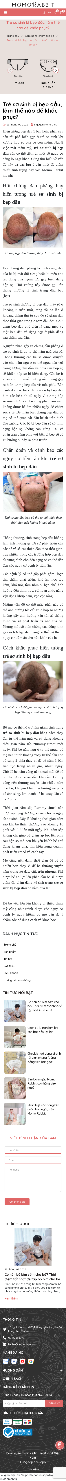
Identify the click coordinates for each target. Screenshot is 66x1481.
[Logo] (33, 4)
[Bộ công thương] (33, 1432)
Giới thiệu (9, 966)
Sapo (42, 1462)
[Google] (31, 1361)
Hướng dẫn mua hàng (17, 980)
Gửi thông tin (17, 1201)
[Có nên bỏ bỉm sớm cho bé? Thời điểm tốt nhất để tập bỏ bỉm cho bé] (15, 1010)
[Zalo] (6, 1361)
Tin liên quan (17, 1223)
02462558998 (16, 1337)
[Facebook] (14, 1361)
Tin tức (8, 958)
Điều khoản (11, 973)
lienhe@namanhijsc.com (22, 1344)
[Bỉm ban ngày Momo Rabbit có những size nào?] (15, 1088)
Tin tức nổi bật (18, 992)
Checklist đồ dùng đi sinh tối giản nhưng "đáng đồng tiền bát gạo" (44, 1058)
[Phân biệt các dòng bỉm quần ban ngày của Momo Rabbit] (15, 1114)
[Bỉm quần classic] (48, 72)
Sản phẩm (10, 951)
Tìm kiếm (33, 1469)
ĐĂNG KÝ (54, 1403)
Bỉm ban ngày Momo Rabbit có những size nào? (41, 1083)
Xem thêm (11, 1298)
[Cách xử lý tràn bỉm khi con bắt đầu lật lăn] (15, 1036)
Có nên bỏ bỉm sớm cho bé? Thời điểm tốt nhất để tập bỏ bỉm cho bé (44, 1006)
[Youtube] (22, 1361)
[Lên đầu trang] (58, 1459)
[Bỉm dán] (18, 70)
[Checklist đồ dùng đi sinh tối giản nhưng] (15, 1062)
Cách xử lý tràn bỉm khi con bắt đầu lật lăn (42, 1030)
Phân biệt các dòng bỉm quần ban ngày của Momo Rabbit (43, 1109)
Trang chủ (10, 944)
